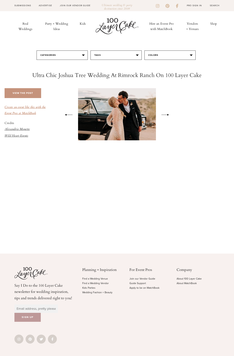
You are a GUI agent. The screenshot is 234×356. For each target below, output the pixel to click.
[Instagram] (158, 5)
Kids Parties (88, 287)
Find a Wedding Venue (95, 278)
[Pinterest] (167, 5)
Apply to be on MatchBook (144, 287)
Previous (67, 114)
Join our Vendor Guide (142, 278)
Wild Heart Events (16, 135)
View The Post (23, 93)
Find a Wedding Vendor (95, 283)
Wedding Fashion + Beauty (97, 292)
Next (167, 114)
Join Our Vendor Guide (75, 5)
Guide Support (137, 283)
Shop (213, 23)
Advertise (45, 5)
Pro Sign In (194, 5)
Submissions (22, 5)
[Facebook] (177, 5)
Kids (83, 23)
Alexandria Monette (17, 129)
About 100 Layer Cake (189, 278)
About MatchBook (187, 283)
